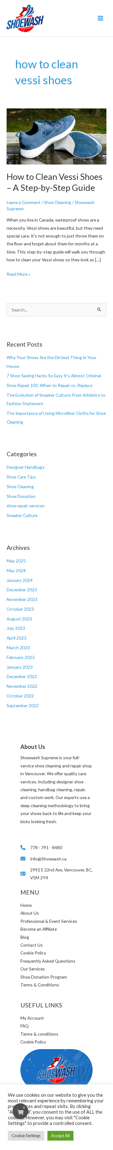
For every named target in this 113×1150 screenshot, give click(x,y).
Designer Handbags (26, 467)
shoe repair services (26, 505)
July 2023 (16, 628)
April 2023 (16, 637)
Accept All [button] (60, 1135)
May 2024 (16, 570)
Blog (24, 937)
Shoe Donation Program (43, 977)
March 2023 (18, 647)
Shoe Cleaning (20, 486)
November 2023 (22, 599)
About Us (29, 913)
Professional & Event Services (48, 921)
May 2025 (16, 560)
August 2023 (19, 618)
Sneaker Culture (22, 515)
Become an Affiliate (38, 929)
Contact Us (31, 945)
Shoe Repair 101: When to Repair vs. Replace (49, 385)
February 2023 (21, 657)
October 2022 (20, 695)
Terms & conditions (39, 1034)
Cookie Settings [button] (26, 1135)
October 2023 (20, 609)
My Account (32, 1018)
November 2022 (22, 686)
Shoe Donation (21, 496)
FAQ (24, 1025)
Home (26, 905)
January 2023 (20, 667)
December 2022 (22, 676)
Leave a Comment (23, 202)
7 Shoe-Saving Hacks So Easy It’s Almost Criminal (54, 375)
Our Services (32, 968)
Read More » (18, 274)
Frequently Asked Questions (47, 961)
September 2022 (23, 705)
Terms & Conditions (39, 984)
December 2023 (22, 589)
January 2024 (20, 580)
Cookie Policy (33, 952)
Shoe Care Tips (21, 476)
